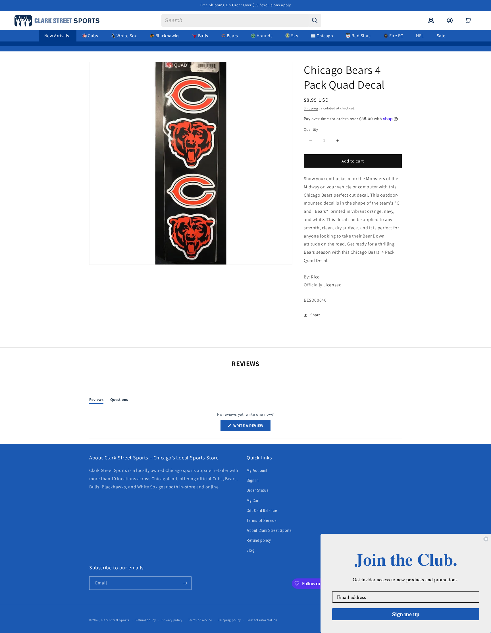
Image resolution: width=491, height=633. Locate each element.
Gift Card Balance (262, 510)
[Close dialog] (486, 539)
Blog (250, 550)
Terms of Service (262, 520)
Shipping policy (229, 620)
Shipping (311, 108)
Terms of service (200, 620)
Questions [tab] (119, 400)
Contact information (262, 620)
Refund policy (259, 540)
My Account (257, 470)
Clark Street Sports (115, 620)
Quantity (311, 129)
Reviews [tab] (96, 400)
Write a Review (251, 427)
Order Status (258, 490)
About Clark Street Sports (269, 530)
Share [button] (315, 314)
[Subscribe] (185, 583)
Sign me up (405, 614)
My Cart (253, 500)
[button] (468, 20)
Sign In (253, 480)
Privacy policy (171, 620)
